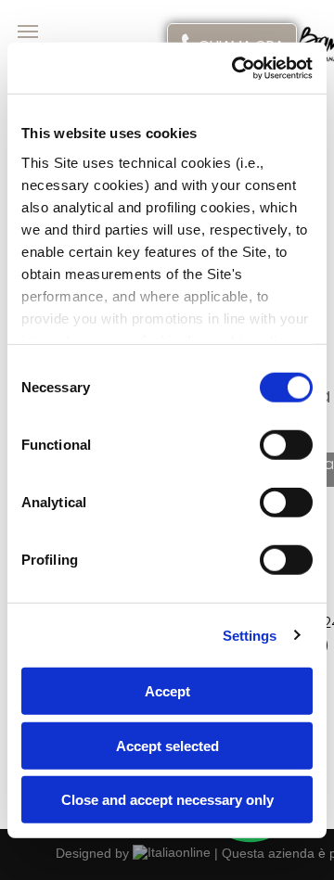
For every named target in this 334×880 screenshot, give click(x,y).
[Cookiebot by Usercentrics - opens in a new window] (236, 68)
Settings (250, 635)
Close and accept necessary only (167, 800)
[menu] (27, 31)
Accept (167, 691)
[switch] (286, 445)
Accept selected (167, 745)
